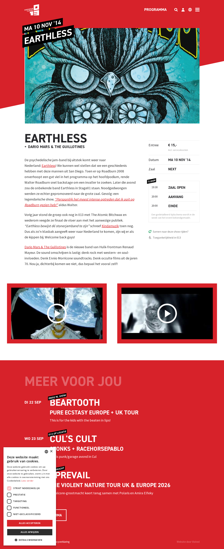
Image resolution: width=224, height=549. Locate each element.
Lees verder (27, 480)
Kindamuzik (110, 226)
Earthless (48, 165)
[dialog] (30, 496)
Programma (155, 10)
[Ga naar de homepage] (37, 9)
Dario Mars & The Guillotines (45, 247)
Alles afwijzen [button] (30, 532)
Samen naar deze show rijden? (170, 231)
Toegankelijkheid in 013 (167, 237)
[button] (29, 540)
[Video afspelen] (57, 313)
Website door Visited (188, 541)
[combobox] (46, 451)
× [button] (51, 451)
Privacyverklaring (60, 541)
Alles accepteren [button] (29, 523)
